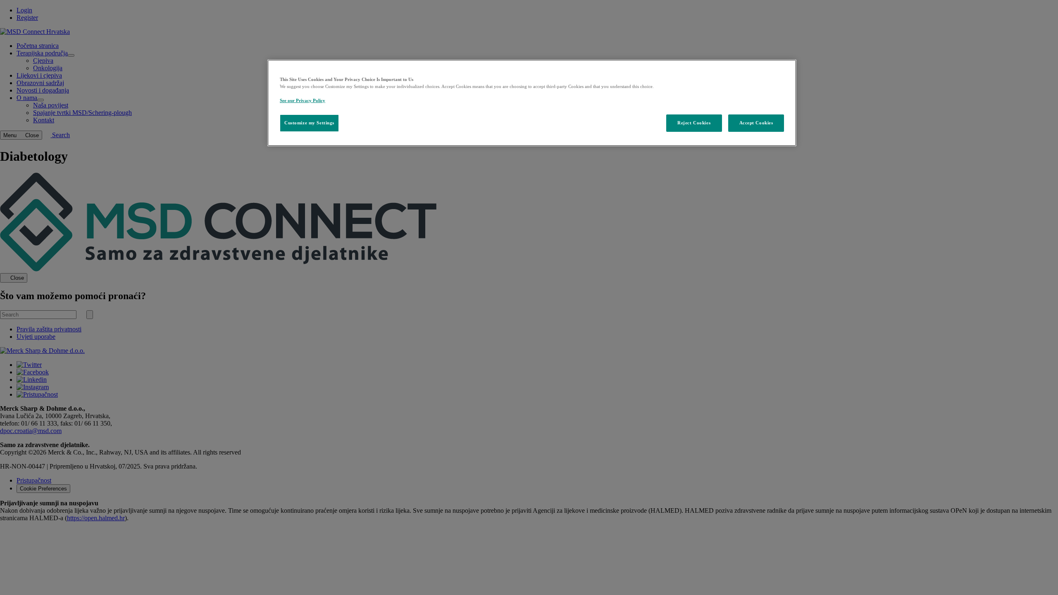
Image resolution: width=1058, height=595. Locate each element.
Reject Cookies (693, 122)
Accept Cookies (756, 122)
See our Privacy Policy (302, 100)
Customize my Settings (309, 122)
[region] (531, 103)
